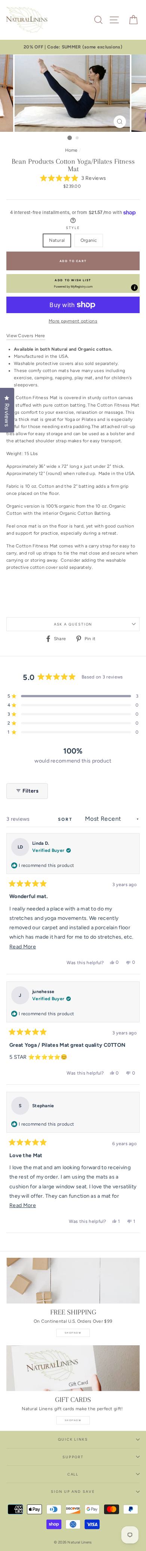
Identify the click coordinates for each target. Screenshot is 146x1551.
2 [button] (77, 138)
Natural (57, 240)
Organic (88, 240)
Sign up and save (73, 1491)
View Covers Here (25, 335)
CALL (73, 1474)
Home (71, 150)
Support (73, 1457)
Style (73, 228)
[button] (73, 178)
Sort (66, 819)
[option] (73, 47)
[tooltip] (134, 287)
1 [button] (69, 138)
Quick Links (73, 1439)
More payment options (73, 321)
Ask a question (73, 624)
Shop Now (73, 1332)
